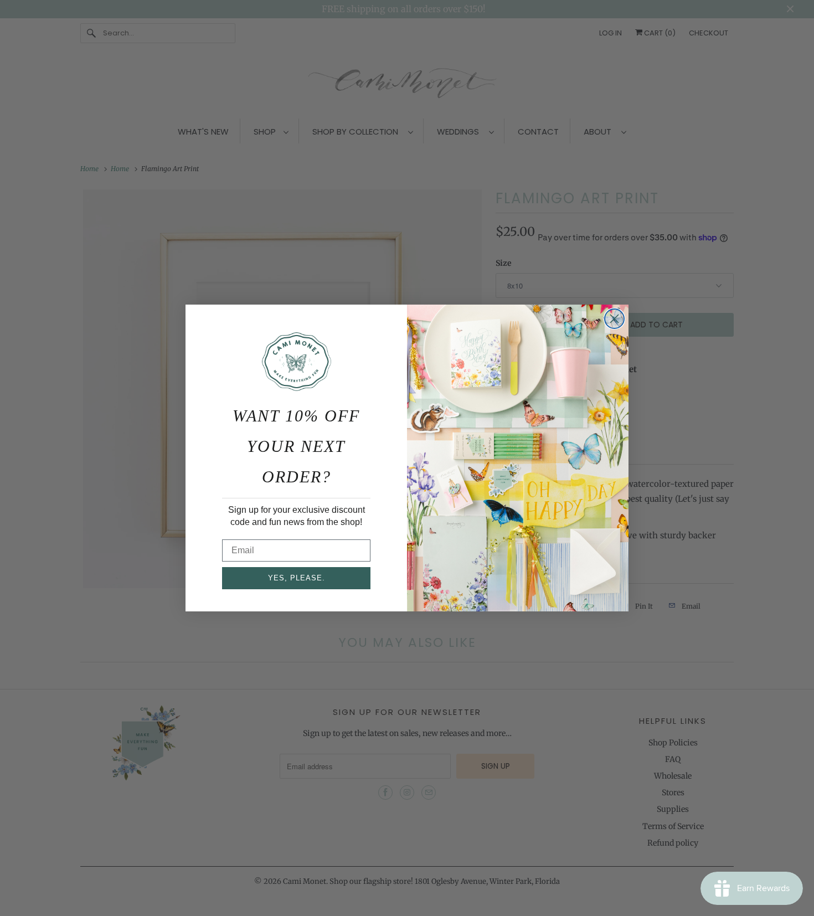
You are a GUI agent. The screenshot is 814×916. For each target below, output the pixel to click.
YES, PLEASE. (296, 578)
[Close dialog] (614, 318)
